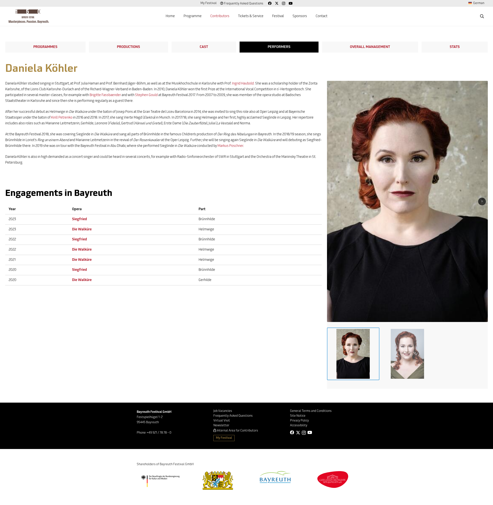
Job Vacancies (222, 411)
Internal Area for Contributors (237, 430)
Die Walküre (82, 229)
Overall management (370, 47)
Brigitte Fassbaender (105, 95)
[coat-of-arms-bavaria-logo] (217, 480)
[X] (276, 3)
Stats (455, 47)
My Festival (208, 3)
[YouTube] (291, 3)
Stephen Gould (146, 95)
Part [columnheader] (202, 209)
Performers (279, 47)
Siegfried (79, 219)
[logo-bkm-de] (160, 481)
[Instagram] (283, 3)
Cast (204, 47)
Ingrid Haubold (243, 83)
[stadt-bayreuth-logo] (275, 477)
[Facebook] (270, 3)
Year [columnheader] (12, 209)
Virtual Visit (221, 420)
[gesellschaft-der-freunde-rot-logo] (332, 479)
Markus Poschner (230, 146)
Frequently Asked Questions (243, 3)
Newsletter (221, 425)
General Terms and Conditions (311, 411)
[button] (204, 16)
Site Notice (297, 415)
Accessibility (298, 425)
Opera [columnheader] (77, 209)
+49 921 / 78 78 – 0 (159, 432)
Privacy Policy (299, 420)
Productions (128, 47)
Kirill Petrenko (61, 118)
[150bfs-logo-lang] (29, 16)
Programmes (45, 47)
